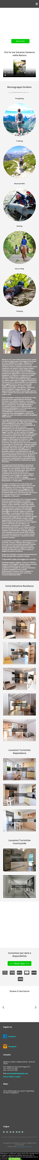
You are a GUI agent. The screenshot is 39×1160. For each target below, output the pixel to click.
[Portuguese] (20, 1132)
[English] (8, 1132)
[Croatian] (4, 1132)
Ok (10, 1159)
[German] (14, 1132)
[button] (20, 41)
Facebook (12, 1036)
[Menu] (36, 4)
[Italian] (17, 1132)
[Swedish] (23, 1132)
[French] (11, 1132)
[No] (21, 1159)
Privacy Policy (16, 1159)
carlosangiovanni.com (23, 1146)
